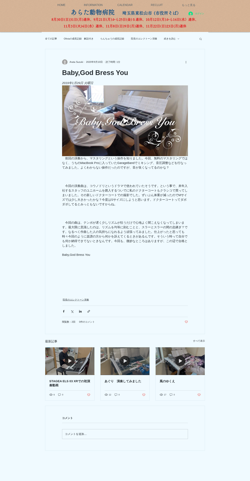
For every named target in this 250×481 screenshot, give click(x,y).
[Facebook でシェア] (63, 311)
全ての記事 (51, 38)
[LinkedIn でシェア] (80, 311)
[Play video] (125, 120)
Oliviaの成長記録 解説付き (79, 38)
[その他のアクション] (186, 62)
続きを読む (170, 38)
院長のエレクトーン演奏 (144, 38)
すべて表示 (199, 340)
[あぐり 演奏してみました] (125, 361)
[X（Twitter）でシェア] (72, 311)
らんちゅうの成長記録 (112, 38)
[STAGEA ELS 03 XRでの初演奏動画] (69, 361)
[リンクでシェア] (88, 311)
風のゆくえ (169, 381)
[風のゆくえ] (180, 361)
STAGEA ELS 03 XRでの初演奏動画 (69, 383)
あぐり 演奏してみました (123, 381)
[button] (200, 38)
